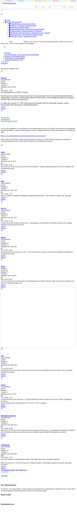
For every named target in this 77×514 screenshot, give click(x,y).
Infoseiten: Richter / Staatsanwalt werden (23, 36)
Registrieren (19, 41)
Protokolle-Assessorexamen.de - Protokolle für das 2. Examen (30, 33)
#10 (2, 455)
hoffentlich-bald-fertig (8, 416)
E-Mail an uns (7, 508)
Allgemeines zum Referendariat (15, 58)
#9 (1, 426)
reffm (3, 152)
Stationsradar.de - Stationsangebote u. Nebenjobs (26, 31)
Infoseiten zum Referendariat (19, 27)
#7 (1, 367)
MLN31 (3, 208)
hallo (2, 181)
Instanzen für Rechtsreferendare (15, 56)
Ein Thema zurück (8, 470)
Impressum (6, 511)
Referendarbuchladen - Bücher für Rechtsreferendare (27, 29)
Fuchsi (3, 385)
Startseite (8, 53)
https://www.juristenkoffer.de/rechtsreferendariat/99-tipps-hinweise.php (23, 136)
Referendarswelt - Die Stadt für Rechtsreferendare (26, 34)
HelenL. (3, 237)
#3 (1, 192)
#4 (1, 219)
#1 (1, 89)
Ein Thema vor (21, 470)
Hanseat (3, 78)
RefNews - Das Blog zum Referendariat (23, 25)
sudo (2, 356)
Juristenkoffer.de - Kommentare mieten (22, 24)
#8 (1, 396)
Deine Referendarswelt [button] (14, 22)
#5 (1, 248)
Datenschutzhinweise (21, 508)
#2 (1, 163)
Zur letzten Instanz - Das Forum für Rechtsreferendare (22, 54)
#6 (1, 277)
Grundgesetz (5, 445)
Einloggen (5, 41)
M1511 (3, 266)
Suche (8, 20)
